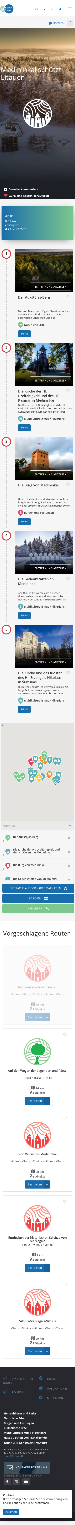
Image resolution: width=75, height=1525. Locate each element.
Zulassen (11, 1512)
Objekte (52, 1379)
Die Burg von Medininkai (38, 485)
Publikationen (57, 1388)
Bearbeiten (38, 1017)
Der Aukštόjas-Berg (34, 297)
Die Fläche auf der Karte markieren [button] (35, 888)
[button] (70, 23)
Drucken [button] (58, 23)
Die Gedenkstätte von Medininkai (36, 581)
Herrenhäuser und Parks (20, 1413)
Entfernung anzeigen (51, 286)
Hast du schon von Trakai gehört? (26, 1437)
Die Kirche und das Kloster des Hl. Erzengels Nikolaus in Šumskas (40, 677)
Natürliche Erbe (34, 325)
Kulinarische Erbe (15, 1428)
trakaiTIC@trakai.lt (14, 1456)
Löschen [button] (35, 898)
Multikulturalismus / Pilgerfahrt (45, 419)
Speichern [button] (35, 908)
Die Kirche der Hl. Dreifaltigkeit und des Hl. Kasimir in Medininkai (38, 396)
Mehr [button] (24, 333)
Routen (17, 1392)
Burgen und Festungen (39, 512)
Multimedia (55, 1398)
